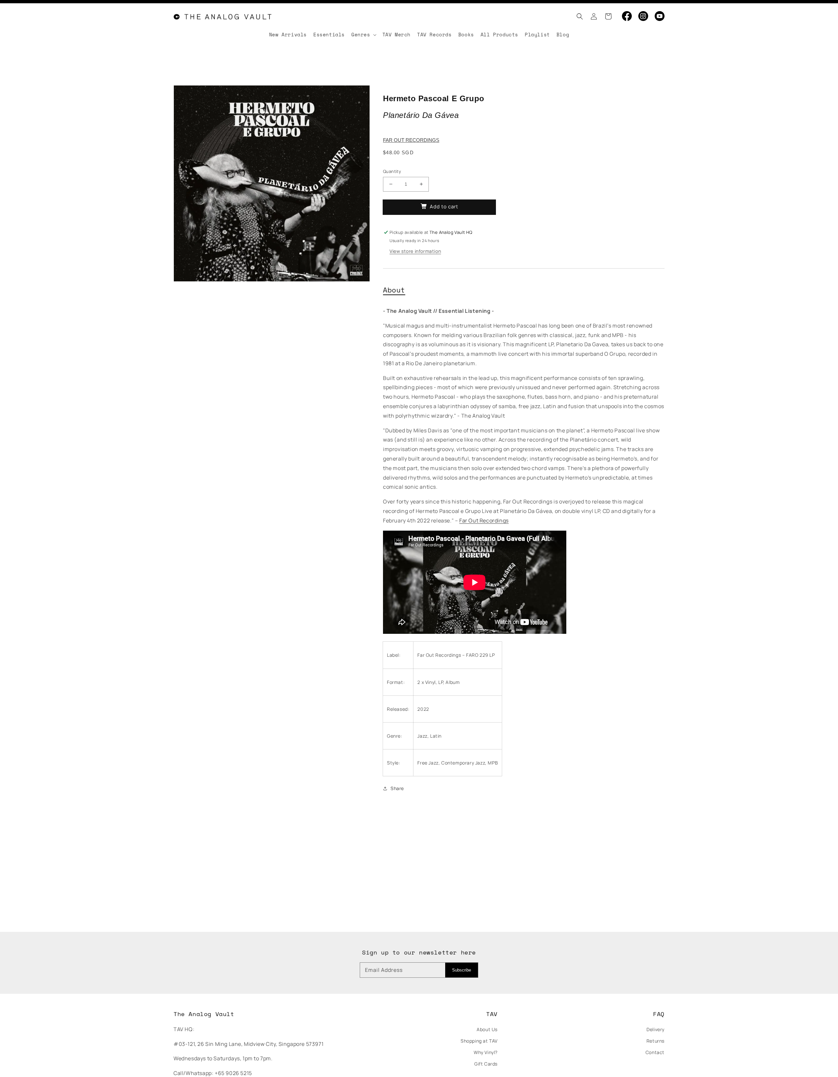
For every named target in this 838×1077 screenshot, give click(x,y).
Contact (655, 1052)
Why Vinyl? (486, 1052)
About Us (487, 1029)
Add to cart (444, 206)
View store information (415, 251)
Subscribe (461, 970)
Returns (656, 1041)
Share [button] (397, 788)
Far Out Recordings (411, 140)
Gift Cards (486, 1064)
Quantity (392, 171)
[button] (578, 16)
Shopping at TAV (479, 1041)
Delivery (656, 1029)
